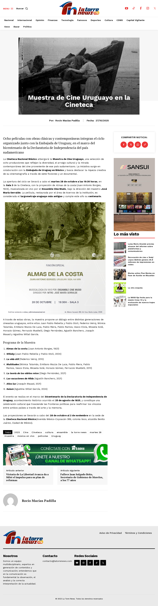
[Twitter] (131, 145)
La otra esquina (135, 288)
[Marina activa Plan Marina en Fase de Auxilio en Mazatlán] (120, 274)
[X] (155, 8)
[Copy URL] (145, 145)
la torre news (79, 432)
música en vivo (26, 436)
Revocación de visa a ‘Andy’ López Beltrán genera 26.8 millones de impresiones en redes (141, 261)
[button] (22, 8)
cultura (49, 432)
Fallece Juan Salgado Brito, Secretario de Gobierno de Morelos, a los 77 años (81, 477)
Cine (25, 432)
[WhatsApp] (138, 145)
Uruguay (56, 436)
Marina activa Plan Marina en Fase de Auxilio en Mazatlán (141, 274)
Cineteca (37, 432)
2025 (17, 432)
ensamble (62, 432)
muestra (9, 436)
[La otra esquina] (120, 287)
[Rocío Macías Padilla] (10, 500)
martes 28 (96, 432)
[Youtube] (126, 8)
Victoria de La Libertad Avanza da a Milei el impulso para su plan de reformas (27, 477)
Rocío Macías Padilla (67, 120)
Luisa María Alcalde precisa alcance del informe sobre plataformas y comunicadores (141, 247)
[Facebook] (141, 8)
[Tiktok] (134, 8)
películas (43, 436)
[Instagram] (148, 8)
